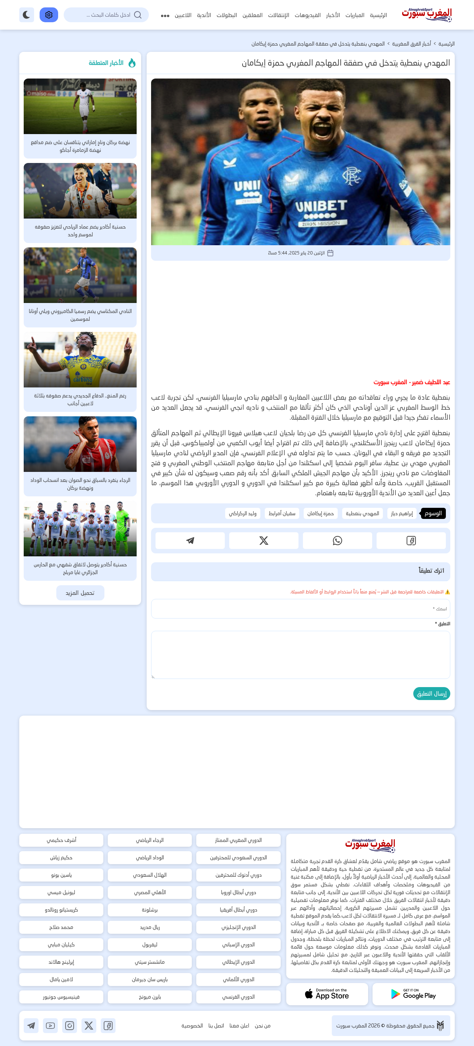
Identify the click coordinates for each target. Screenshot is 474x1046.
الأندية (204, 15)
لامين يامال (61, 979)
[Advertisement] (300, 318)
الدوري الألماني (238, 979)
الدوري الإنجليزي (238, 927)
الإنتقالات (278, 15)
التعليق (442, 623)
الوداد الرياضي (150, 857)
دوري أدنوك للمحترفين (239, 875)
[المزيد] (165, 15)
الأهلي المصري (150, 892)
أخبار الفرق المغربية (411, 44)
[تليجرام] (31, 1025)
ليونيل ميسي (61, 892)
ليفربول (149, 944)
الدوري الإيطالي (238, 962)
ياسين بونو (61, 875)
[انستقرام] (69, 1025)
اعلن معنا (239, 1026)
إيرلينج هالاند (61, 962)
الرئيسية (378, 15)
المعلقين (253, 15)
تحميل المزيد (80, 592)
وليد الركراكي (243, 513)
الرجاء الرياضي (150, 840)
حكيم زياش (61, 857)
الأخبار (333, 15)
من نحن (263, 1026)
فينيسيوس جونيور (61, 997)
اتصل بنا (216, 1026)
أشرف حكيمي (61, 840)
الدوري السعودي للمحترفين (238, 857)
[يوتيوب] (50, 1025)
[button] (411, 540)
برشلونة (150, 910)
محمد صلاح (61, 927)
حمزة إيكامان (320, 513)
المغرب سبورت (352, 1026)
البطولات (227, 15)
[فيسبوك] (108, 1025)
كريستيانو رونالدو (61, 910)
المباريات (355, 15)
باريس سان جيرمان (150, 979)
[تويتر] (88, 1025)
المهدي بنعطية (362, 513)
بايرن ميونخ (150, 997)
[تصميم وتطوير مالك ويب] (440, 1026)
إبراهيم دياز (402, 513)
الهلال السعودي (150, 875)
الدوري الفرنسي (238, 997)
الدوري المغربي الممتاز (238, 840)
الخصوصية (192, 1026)
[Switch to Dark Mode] (26, 14)
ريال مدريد (150, 927)
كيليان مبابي (61, 944)
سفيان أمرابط (282, 513)
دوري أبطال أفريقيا (238, 910)
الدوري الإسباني (238, 944)
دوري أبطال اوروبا (238, 892)
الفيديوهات (308, 15)
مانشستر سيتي (150, 962)
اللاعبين (183, 15)
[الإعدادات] (49, 14)
